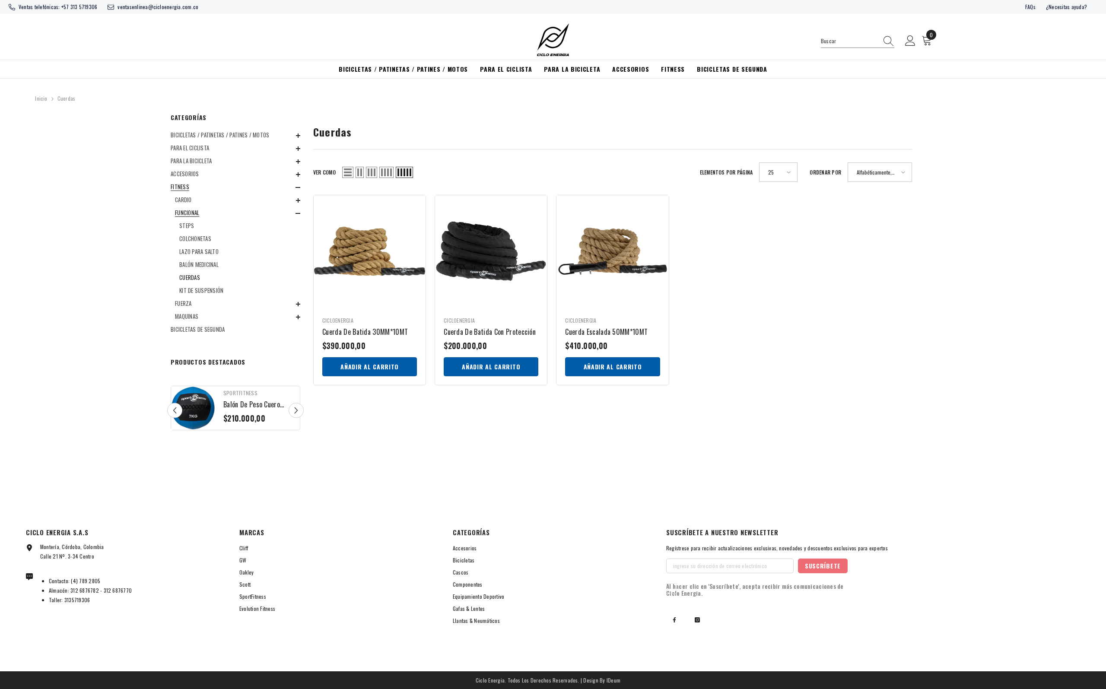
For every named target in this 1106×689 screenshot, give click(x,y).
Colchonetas (195, 238)
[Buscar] (857, 41)
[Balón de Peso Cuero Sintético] (193, 408)
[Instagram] (697, 620)
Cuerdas (66, 98)
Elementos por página (726, 172)
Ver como (324, 172)
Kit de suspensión (201, 290)
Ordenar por (825, 172)
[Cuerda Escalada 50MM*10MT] (612, 251)
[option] (235, 410)
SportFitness (240, 393)
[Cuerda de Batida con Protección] (491, 251)
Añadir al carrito (369, 366)
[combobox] (849, 41)
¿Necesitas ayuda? (1066, 6)
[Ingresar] (910, 41)
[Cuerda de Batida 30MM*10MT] (370, 251)
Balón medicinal (199, 264)
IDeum (613, 680)
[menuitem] (235, 134)
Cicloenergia (337, 320)
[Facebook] (674, 620)
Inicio (41, 98)
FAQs (1030, 6)
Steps (186, 225)
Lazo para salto (199, 251)
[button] (235, 148)
